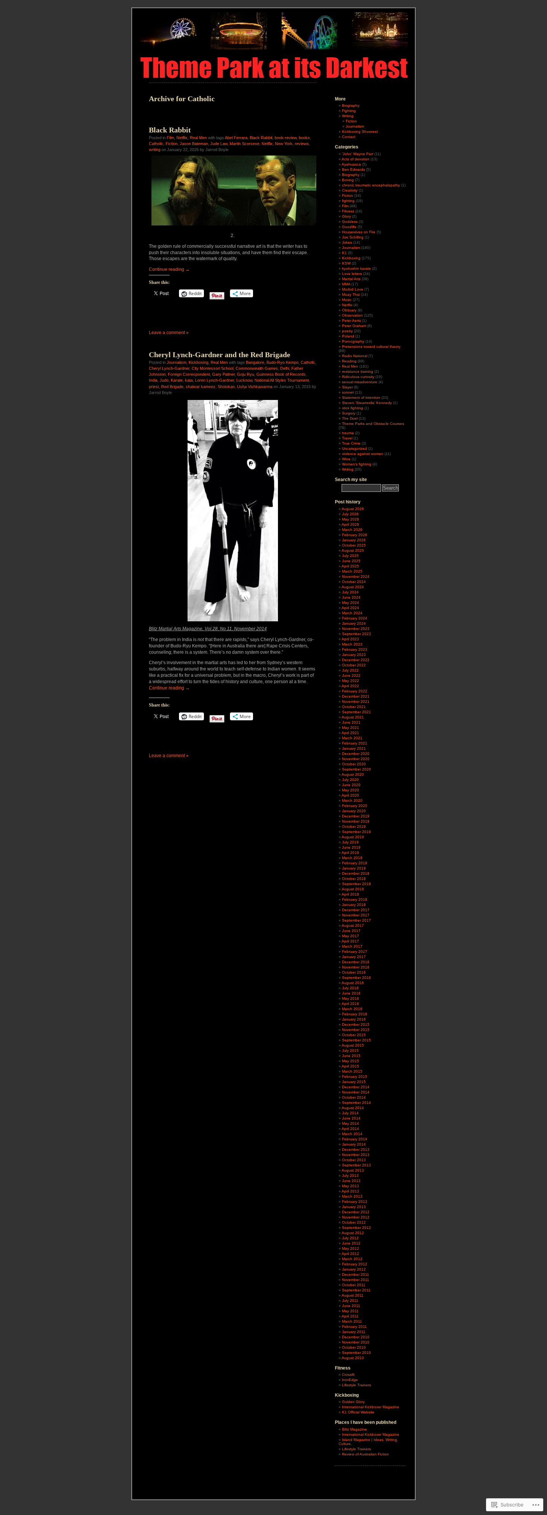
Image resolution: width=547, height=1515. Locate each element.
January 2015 (354, 1082)
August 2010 (353, 1358)
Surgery (348, 413)
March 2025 (352, 571)
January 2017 (354, 957)
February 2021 (354, 743)
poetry (347, 331)
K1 (344, 253)
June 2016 (351, 993)
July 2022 (350, 670)
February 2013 (354, 1201)
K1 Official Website (358, 1412)
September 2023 (356, 634)
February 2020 (354, 806)
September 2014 (356, 1103)
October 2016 (354, 972)
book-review (286, 137)
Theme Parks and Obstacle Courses (373, 424)
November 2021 (356, 701)
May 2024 (350, 602)
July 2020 (350, 780)
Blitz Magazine (354, 1429)
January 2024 (354, 623)
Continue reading (169, 269)
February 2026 (354, 535)
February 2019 (354, 863)
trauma (348, 433)
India (153, 380)
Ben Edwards (353, 169)
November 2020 (356, 759)
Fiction (171, 143)
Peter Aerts (351, 320)
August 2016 (353, 983)
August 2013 (353, 1170)
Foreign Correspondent (189, 374)
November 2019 (356, 821)
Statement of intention (361, 397)
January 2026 (354, 540)
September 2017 (356, 920)
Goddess (350, 222)
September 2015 (356, 1040)
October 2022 (354, 665)
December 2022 (356, 660)
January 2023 (354, 655)
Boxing (348, 180)
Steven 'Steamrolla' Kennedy (367, 403)
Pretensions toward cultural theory (371, 347)
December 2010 (356, 1337)
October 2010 (354, 1347)
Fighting (349, 111)
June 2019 (351, 847)
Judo (164, 380)
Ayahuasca (351, 164)
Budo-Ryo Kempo (282, 362)
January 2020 (354, 811)
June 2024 (351, 597)
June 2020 (351, 785)
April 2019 (350, 853)
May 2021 (350, 728)
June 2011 (351, 1306)
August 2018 (353, 889)
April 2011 (350, 1316)
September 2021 (356, 712)
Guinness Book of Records (281, 374)
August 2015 (353, 1045)
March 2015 (352, 1071)
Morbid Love (352, 289)
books (304, 137)
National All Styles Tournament (282, 380)
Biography (350, 105)
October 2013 (354, 1160)
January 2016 (354, 1019)
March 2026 (352, 530)
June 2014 (351, 1118)
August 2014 (353, 1108)
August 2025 (353, 550)
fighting (348, 201)
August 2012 (353, 1233)
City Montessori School (212, 368)
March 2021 (352, 738)
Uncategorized (354, 448)
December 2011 (355, 1274)
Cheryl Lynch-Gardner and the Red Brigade (219, 354)
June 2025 (351, 561)
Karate (177, 380)
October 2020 (354, 764)
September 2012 (356, 1228)
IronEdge (350, 1380)
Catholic (156, 143)
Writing (348, 116)
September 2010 (356, 1353)
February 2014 (354, 1139)
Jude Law (218, 143)
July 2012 (350, 1238)
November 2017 (356, 915)
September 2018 (356, 884)
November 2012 (356, 1217)
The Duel (350, 418)
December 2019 (356, 816)
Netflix (182, 137)
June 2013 (351, 1181)
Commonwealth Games (257, 368)
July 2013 (350, 1175)
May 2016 (350, 998)
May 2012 (350, 1248)
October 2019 (354, 826)
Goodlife (349, 227)
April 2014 (350, 1129)
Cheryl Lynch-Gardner (169, 368)
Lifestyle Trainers (356, 1385)
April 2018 (350, 894)
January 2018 (354, 905)
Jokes (347, 242)
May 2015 (350, 1061)
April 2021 (350, 733)
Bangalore (255, 362)
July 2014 (350, 1113)
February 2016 (354, 1014)
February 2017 (354, 951)
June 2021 (351, 722)
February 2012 (354, 1264)
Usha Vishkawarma (254, 386)
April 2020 (350, 795)
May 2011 (350, 1311)
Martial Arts (351, 279)
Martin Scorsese (244, 143)
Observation (352, 315)
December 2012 (356, 1212)
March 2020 (352, 800)
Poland (348, 336)
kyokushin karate (356, 268)
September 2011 (356, 1290)
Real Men (198, 137)
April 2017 (350, 941)
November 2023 (356, 629)
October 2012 (354, 1222)
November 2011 (355, 1280)
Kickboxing (198, 362)
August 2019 (353, 837)
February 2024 (354, 618)
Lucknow (244, 380)
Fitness (348, 211)
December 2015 (356, 1024)
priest (154, 386)
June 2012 (351, 1243)
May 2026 (350, 519)
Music (347, 300)
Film (170, 137)
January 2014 (354, 1144)
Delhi (284, 368)
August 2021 (353, 717)
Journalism (176, 362)
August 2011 (353, 1295)
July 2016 (350, 988)
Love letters (352, 274)
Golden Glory (353, 1402)
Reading (349, 361)
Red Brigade (172, 386)
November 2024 (356, 576)
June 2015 (351, 1056)
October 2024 (354, 582)
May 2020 (350, 790)
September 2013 (356, 1165)
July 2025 (350, 556)
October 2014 (354, 1097)
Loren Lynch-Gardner (214, 380)
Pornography (353, 341)
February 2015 (354, 1076)
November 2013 (356, 1155)
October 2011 (353, 1285)
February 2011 (354, 1327)
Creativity (350, 190)
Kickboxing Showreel (360, 131)
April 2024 (350, 608)
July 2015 (350, 1050)
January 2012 (354, 1269)
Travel (347, 438)
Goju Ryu (245, 374)
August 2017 (353, 925)
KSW (346, 263)
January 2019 (354, 868)
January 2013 (354, 1207)
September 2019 (356, 832)
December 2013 (356, 1149)
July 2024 (350, 592)
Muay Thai (351, 294)
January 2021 (354, 748)
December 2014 (356, 1087)
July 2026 (350, 514)
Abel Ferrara (236, 137)
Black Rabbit (170, 130)
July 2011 (350, 1300)
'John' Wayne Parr (357, 154)
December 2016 (356, 962)
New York (283, 143)
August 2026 (353, 509)
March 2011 (352, 1321)
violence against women (362, 454)
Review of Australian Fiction (365, 1454)
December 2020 (356, 754)
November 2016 (356, 967)
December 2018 (356, 873)
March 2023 (352, 644)
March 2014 (352, 1134)
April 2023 (350, 639)
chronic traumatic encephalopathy (371, 185)
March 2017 (352, 946)
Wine (346, 459)
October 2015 (354, 1035)
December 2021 (356, 696)
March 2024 (352, 613)
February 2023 (354, 649)
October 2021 (354, 707)
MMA (346, 284)
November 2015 (356, 1030)
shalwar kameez (200, 386)
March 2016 (352, 1009)
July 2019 (350, 842)
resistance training (357, 371)
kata (189, 380)
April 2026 (350, 524)
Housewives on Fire (358, 232)
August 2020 (353, 774)
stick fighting (352, 408)
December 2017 (356, 910)
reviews (302, 143)
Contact (348, 137)
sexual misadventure (359, 382)
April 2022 (350, 686)
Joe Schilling (353, 237)
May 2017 (350, 936)
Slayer (347, 387)
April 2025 (350, 566)
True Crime (351, 443)
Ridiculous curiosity (358, 377)
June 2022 (351, 675)
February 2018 (354, 899)
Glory (346, 216)
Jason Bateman (194, 143)
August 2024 (353, 587)
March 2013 (352, 1196)
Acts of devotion (356, 159)
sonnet (348, 392)
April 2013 (350, 1191)
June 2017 (351, 931)
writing (154, 149)
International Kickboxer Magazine (370, 1407)
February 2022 (354, 691)
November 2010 (356, 1342)
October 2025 (354, 545)
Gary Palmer (223, 374)
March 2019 (352, 858)
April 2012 (350, 1254)
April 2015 (350, 1066)
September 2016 (356, 978)
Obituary (349, 310)
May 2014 (350, 1123)
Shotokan (226, 386)
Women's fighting (356, 464)
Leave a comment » (169, 332)
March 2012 (352, 1259)
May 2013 (350, 1186)
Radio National (354, 356)
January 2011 (353, 1332)
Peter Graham (354, 326)
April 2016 (350, 1004)
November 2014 (356, 1092)
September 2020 (356, 769)
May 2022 (350, 681)
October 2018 (354, 879)
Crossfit (348, 1375)
